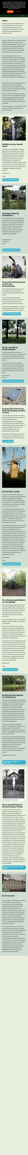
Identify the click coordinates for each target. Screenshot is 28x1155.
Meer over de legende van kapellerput (11, 762)
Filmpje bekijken (8, 441)
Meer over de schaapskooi (11, 250)
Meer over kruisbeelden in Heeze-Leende (13, 867)
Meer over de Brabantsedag (11, 314)
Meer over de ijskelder (10, 669)
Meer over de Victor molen (11, 564)
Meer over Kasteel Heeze (10, 180)
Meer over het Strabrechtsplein (13, 381)
